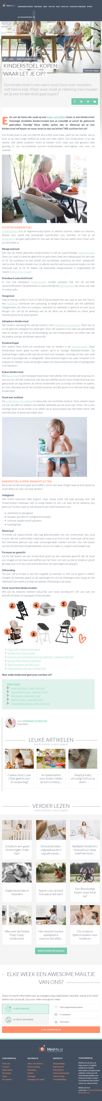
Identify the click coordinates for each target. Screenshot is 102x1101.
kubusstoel (13, 375)
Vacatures (6, 1073)
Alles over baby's (35, 1063)
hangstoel (12, 303)
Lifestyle (65, 7)
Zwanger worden (25, 7)
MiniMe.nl (8, 5)
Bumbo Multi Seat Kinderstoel (24, 660)
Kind (58, 7)
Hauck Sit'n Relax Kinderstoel (23, 649)
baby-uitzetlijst (56, 117)
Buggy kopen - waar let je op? (27, 699)
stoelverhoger (79, 346)
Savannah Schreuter (35, 721)
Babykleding (59, 1063)
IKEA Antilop (67, 285)
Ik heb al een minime (23, 1020)
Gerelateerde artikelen (50, 951)
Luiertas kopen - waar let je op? (28, 688)
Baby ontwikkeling (26, 59)
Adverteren (7, 1069)
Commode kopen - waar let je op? (29, 691)
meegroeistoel (86, 252)
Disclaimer (7, 1079)
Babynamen (58, 1066)
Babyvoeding (33, 1066)
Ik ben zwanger (21, 1009)
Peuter (52, 7)
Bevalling (31, 1069)
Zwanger (38, 7)
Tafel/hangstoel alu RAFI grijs (23, 664)
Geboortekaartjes (61, 1073)
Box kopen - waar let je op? (25, 695)
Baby (45, 7)
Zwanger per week (35, 1079)
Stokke (96, 71)
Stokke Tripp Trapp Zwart (21, 652)
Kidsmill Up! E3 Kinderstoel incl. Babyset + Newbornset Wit (40, 656)
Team (4, 1076)
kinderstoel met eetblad (19, 401)
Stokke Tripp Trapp (20, 271)
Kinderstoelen (10, 231)
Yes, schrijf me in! (52, 1030)
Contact (5, 1066)
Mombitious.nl (84, 1093)
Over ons (6, 1063)
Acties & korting (25, 17)
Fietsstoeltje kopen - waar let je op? (30, 703)
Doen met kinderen (78, 7)
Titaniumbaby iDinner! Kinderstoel (26, 668)
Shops (89, 7)
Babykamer (58, 1069)
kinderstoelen (38, 281)
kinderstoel (8, 238)
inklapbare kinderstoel (67, 325)
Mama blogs (59, 1076)
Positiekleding (59, 1079)
